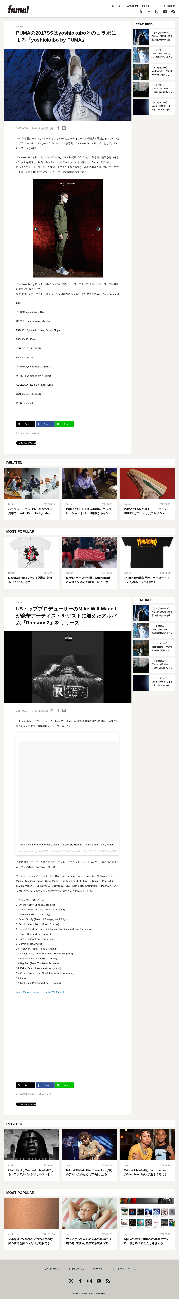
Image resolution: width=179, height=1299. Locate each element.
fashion (20, 26)
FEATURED (167, 6)
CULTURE (149, 6)
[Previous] (36, 229)
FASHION (132, 6)
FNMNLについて (50, 1269)
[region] (68, 230)
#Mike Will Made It (26, 1094)
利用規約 (98, 1269)
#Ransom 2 (45, 1094)
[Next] (98, 229)
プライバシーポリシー (125, 1269)
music (19, 602)
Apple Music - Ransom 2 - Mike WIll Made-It (40, 992)
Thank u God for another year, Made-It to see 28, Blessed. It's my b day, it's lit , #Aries (65, 844)
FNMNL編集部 (40, 128)
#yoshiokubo (33, 433)
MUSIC (116, 6)
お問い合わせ (77, 1269)
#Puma (20, 433)
